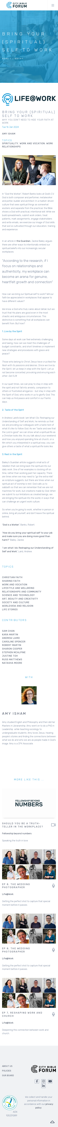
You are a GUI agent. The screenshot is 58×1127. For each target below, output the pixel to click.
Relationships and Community (21, 591)
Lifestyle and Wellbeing (18, 588)
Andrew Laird (11, 638)
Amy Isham (14, 714)
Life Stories (10, 609)
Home (5, 59)
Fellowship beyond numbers (17, 833)
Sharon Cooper (12, 648)
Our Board (8, 1075)
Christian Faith (12, 577)
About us (7, 1066)
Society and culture (15, 602)
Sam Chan (8, 631)
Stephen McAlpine (14, 652)
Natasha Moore (12, 663)
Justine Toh (10, 656)
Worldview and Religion (17, 606)
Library (18, 59)
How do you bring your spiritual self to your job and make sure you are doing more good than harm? (27, 536)
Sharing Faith (11, 581)
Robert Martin (11, 645)
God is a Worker (11, 524)
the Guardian (23, 241)
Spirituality (10, 143)
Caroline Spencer (13, 641)
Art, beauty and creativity (20, 598)
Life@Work (7, 894)
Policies (6, 1071)
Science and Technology (18, 595)
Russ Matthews (12, 659)
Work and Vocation (32, 143)
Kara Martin (10, 634)
